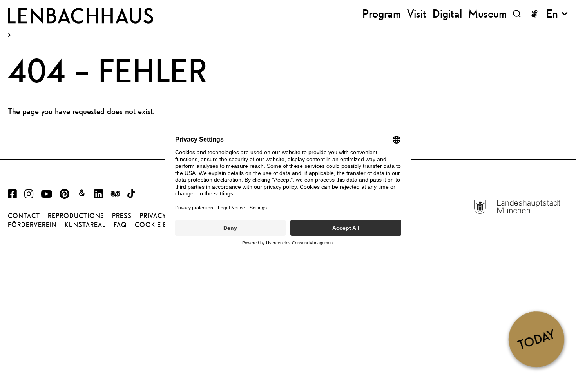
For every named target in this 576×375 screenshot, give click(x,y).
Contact (24, 215)
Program (381, 13)
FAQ (120, 224)
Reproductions (76, 215)
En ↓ (557, 13)
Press (122, 215)
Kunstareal (85, 224)
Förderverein (32, 224)
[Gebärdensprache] (534, 14)
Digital (447, 13)
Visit (416, 13)
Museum (487, 13)
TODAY (536, 339)
